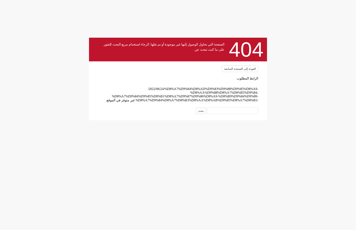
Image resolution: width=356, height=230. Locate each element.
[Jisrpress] (123, 75)
